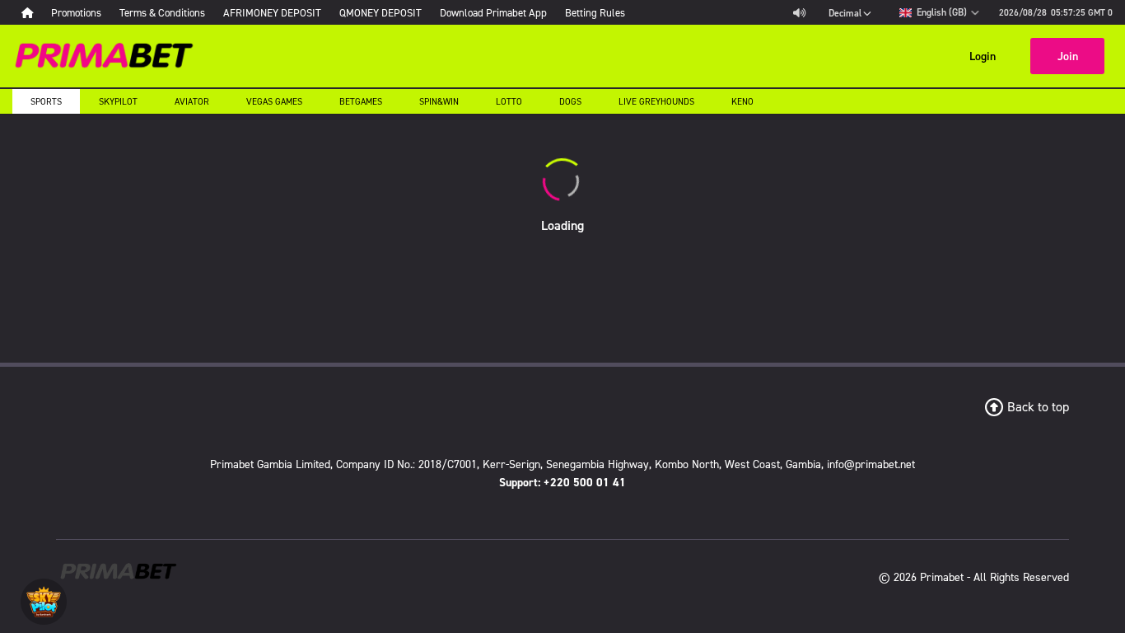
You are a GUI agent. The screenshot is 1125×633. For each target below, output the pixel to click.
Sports (46, 101)
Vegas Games (274, 101)
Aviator (192, 101)
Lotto (509, 101)
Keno (742, 101)
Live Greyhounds (656, 101)
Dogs (570, 101)
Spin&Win (439, 101)
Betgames (360, 101)
